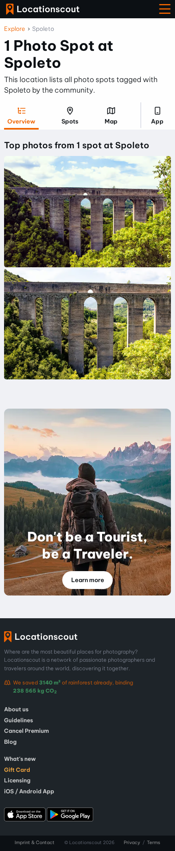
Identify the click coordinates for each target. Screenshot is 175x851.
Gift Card (17, 769)
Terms (153, 842)
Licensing (17, 780)
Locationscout (42, 9)
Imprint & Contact (35, 842)
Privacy (132, 842)
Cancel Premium (26, 730)
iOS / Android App (29, 791)
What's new (20, 758)
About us (16, 709)
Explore (14, 28)
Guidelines (18, 720)
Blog (10, 741)
